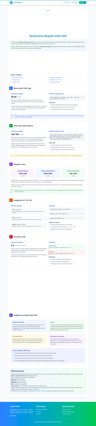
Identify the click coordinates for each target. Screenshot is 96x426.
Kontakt (38, 414)
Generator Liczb (66, 409)
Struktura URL (16, 82)
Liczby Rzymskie (66, 414)
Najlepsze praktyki (55, 82)
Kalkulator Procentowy (68, 411)
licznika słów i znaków (39, 391)
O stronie (38, 411)
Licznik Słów (13, 415)
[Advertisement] (48, 21)
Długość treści (16, 80)
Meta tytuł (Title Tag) (17, 77)
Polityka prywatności (41, 409)
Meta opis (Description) (56, 77)
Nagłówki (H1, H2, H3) (55, 80)
